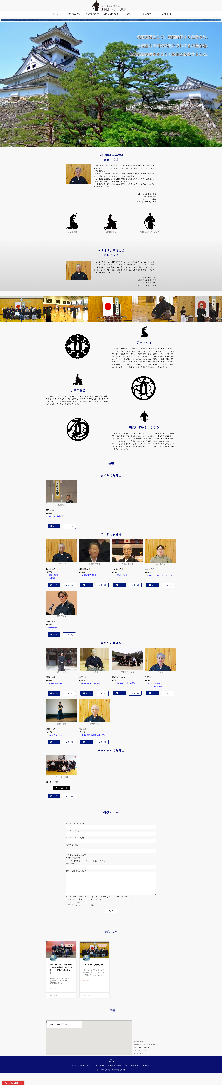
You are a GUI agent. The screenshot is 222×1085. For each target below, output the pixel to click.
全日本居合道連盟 (92, 14)
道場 (128, 14)
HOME (55, 14)
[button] (2, 309)
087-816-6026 (143, 1048)
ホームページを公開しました (94, 965)
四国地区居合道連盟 (111, 14)
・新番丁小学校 (51, 627)
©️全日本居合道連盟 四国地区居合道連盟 (111, 1070)
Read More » (54, 989)
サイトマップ (166, 14)
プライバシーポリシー (75, 902)
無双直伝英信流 (74, 14)
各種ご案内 (147, 14)
